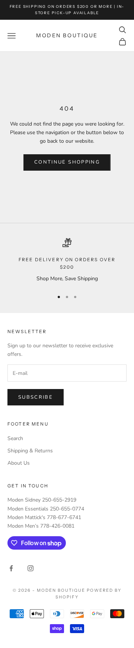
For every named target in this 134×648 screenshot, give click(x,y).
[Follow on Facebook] (11, 568)
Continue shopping (67, 162)
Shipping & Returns (30, 450)
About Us (18, 463)
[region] (67, 261)
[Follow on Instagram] (30, 568)
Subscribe (35, 397)
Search (15, 438)
